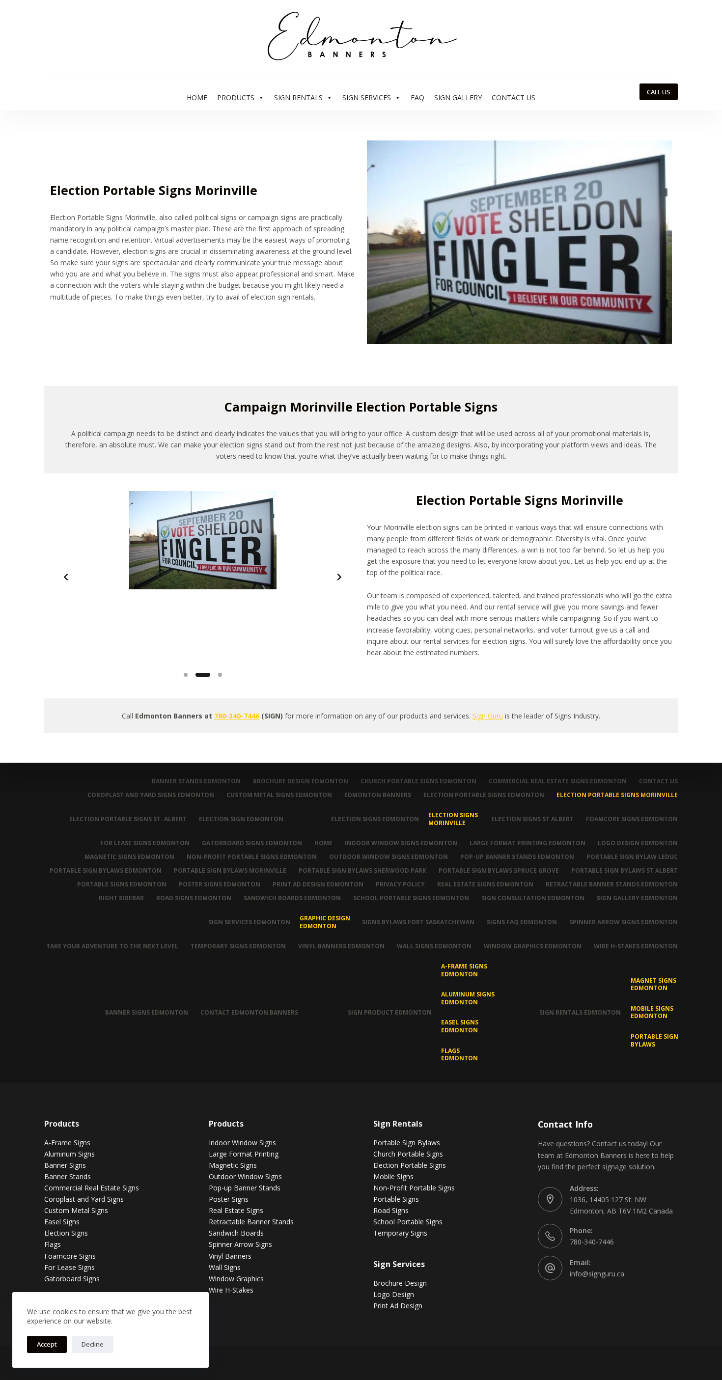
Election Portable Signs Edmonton (483, 795)
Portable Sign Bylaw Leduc (632, 857)
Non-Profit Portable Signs (414, 1187)
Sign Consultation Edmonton (532, 898)
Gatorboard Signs (72, 1278)
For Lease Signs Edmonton (145, 843)
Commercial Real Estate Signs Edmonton (558, 781)
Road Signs (391, 1210)
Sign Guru (487, 715)
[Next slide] (339, 577)
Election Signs (66, 1233)
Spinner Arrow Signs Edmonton (623, 922)
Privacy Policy (400, 884)
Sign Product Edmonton (390, 1012)
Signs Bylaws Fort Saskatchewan (418, 922)
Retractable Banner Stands (251, 1221)
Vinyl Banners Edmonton (341, 946)
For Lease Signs (69, 1267)
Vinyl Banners (230, 1256)
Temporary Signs (400, 1233)
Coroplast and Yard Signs (84, 1199)
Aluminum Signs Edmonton (468, 998)
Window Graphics (236, 1278)
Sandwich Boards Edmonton (292, 898)
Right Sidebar (121, 898)
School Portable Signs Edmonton (411, 898)
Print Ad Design (397, 1305)
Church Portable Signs (408, 1154)
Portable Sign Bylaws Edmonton (106, 871)
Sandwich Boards (236, 1233)
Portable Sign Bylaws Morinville (230, 871)
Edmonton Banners (377, 795)
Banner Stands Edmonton (196, 781)
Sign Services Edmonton (249, 922)
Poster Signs (229, 1199)
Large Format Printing (243, 1154)
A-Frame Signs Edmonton (464, 970)
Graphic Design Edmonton (325, 922)
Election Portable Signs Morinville (617, 795)
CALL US (658, 91)
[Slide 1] (186, 675)
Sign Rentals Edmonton (580, 1012)
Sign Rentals (298, 97)
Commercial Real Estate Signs (91, 1187)
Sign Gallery (458, 97)
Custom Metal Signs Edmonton (279, 795)
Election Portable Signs (409, 1165)
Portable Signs (396, 1199)
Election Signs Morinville (453, 819)
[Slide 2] (202, 675)
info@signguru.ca (597, 1273)
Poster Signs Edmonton (219, 884)
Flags (52, 1244)
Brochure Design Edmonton (300, 781)
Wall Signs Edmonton (434, 946)
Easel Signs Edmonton (459, 1026)
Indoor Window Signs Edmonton (401, 843)
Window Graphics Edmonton (533, 946)
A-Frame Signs (67, 1142)
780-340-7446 (236, 715)
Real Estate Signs (236, 1210)
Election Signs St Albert (532, 819)
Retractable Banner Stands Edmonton (612, 884)
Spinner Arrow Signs (240, 1244)
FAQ (417, 97)
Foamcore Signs (70, 1256)
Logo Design (393, 1294)
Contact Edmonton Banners (249, 1012)
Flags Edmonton (459, 1055)
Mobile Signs (393, 1176)
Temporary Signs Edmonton (238, 946)
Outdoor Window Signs (245, 1176)
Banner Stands (67, 1176)
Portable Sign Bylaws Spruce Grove (499, 871)
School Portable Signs (408, 1221)
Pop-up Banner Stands (244, 1187)
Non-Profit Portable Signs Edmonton (252, 857)
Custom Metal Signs (76, 1210)
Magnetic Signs (233, 1165)
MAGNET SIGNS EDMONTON (653, 984)
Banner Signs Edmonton (146, 1012)
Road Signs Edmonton (193, 898)
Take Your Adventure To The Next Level (112, 946)
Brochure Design (400, 1283)
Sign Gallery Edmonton (637, 898)
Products (235, 97)
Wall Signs (225, 1267)
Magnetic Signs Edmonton (129, 857)
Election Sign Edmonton (241, 819)
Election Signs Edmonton (375, 819)
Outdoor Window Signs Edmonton (388, 857)
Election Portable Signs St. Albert (128, 819)
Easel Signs (62, 1221)
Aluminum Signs (69, 1154)
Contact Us (513, 97)
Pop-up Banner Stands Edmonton (517, 857)
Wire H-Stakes (231, 1290)
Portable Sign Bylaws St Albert (624, 871)
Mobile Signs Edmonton (652, 1012)
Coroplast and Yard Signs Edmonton (150, 795)
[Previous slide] (66, 577)
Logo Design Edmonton (638, 843)
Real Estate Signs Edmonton (485, 884)
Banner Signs (65, 1165)
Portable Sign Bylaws (654, 1040)
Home (197, 97)
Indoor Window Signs (242, 1142)
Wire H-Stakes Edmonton (636, 946)
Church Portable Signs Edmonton (418, 781)
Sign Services (366, 97)
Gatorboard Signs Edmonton (252, 843)
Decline (93, 1344)
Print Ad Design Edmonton (318, 884)
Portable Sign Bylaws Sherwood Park (362, 871)
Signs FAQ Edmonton (522, 922)
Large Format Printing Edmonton (527, 843)
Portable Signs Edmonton (122, 884)
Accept (47, 1344)
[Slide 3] (220, 675)
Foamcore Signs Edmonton (632, 819)
